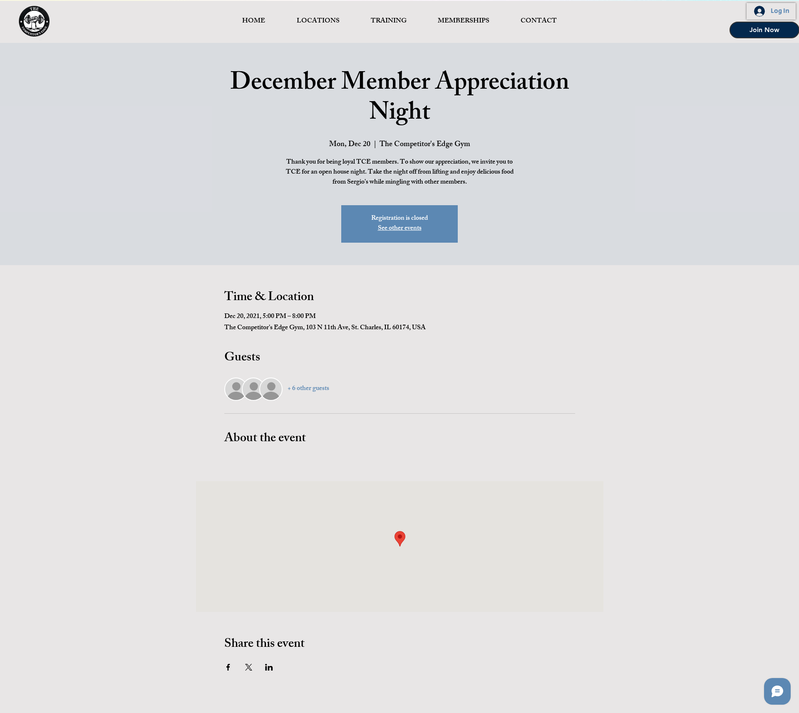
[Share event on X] (249, 667)
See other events (400, 229)
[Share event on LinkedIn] (269, 667)
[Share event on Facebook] (228, 667)
